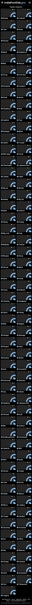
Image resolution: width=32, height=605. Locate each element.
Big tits (21, 199)
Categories (19, 599)
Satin (5, 573)
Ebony (21, 256)
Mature (21, 494)
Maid (5, 211)
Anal (4, 369)
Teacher (22, 244)
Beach (21, 41)
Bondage (6, 131)
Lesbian (6, 177)
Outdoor (22, 426)
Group (5, 75)
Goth (20, 414)
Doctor (21, 482)
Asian (21, 29)
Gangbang (22, 301)
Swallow (6, 120)
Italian (5, 494)
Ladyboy (22, 505)
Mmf (4, 460)
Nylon (5, 278)
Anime (21, 97)
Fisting (21, 312)
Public (21, 177)
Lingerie (6, 595)
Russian (6, 41)
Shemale (22, 380)
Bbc (4, 426)
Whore (5, 505)
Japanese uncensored (25, 165)
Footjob (21, 143)
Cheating (6, 301)
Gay (4, 392)
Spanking (6, 403)
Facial (21, 154)
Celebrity (6, 448)
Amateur (6, 358)
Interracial (6, 380)
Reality (5, 199)
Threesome (23, 584)
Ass (4, 539)
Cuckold (22, 18)
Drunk (5, 97)
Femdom (22, 562)
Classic (21, 392)
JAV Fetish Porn (6, 599)
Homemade (23, 437)
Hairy (21, 346)
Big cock (6, 233)
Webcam (22, 550)
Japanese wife (24, 403)
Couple (21, 471)
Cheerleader (7, 165)
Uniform (22, 211)
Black (5, 52)
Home (13, 599)
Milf (20, 448)
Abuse (8, 600)
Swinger (6, 335)
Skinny (5, 222)
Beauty (5, 18)
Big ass (5, 188)
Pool (4, 584)
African (5, 267)
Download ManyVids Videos (18, 600)
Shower (5, 471)
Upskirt (5, 143)
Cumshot (22, 86)
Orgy (20, 233)
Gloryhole (6, 86)
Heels (21, 460)
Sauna (5, 290)
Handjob (22, 516)
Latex (5, 482)
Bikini (21, 267)
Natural (21, 63)
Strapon (6, 346)
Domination (23, 573)
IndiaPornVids (8, 2)
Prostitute (22, 528)
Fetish (21, 278)
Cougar (5, 516)
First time (22, 75)
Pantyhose (6, 109)
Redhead (22, 290)
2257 (28, 599)
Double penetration (9, 437)
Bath (4, 324)
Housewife (22, 369)
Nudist (21, 358)
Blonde (21, 188)
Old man (6, 414)
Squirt (5, 312)
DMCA (24, 599)
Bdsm (21, 131)
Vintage (6, 562)
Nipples (21, 324)
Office (21, 539)
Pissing (21, 222)
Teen (5, 29)
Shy (4, 550)
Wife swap (6, 154)
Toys (20, 120)
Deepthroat (23, 52)
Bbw (4, 63)
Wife (20, 109)
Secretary (6, 528)
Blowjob (6, 256)
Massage (22, 335)
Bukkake (6, 244)
